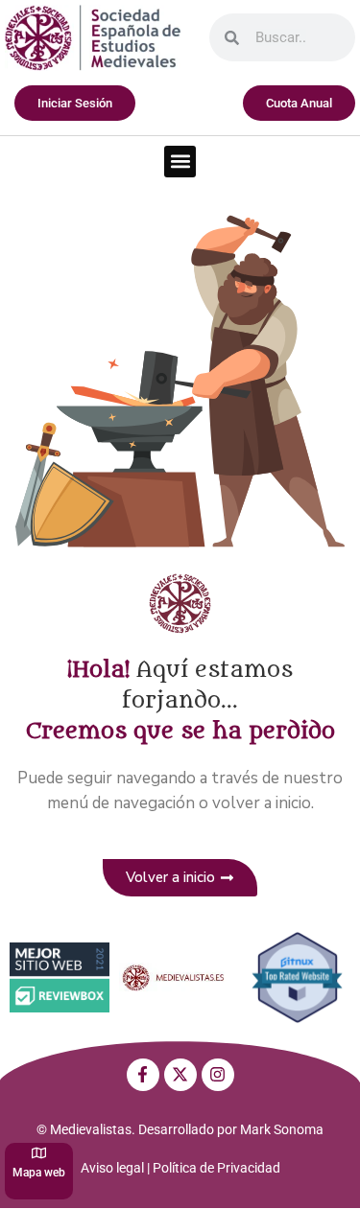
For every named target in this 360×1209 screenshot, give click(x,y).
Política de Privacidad (216, 1167)
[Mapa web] (39, 1153)
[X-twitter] (180, 1074)
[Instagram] (218, 1074)
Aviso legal (112, 1167)
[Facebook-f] (143, 1074)
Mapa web (38, 1172)
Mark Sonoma (282, 1129)
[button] (180, 161)
